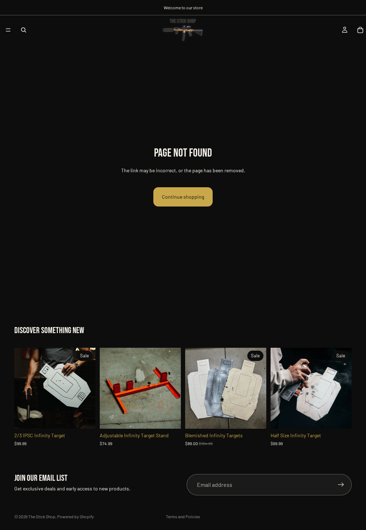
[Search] (23, 30)
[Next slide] (87, 388)
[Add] (169, 417)
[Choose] (84, 417)
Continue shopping (183, 197)
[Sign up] (340, 484)
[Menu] (8, 30)
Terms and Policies (183, 516)
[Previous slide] (22, 388)
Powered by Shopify (75, 516)
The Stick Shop (41, 516)
